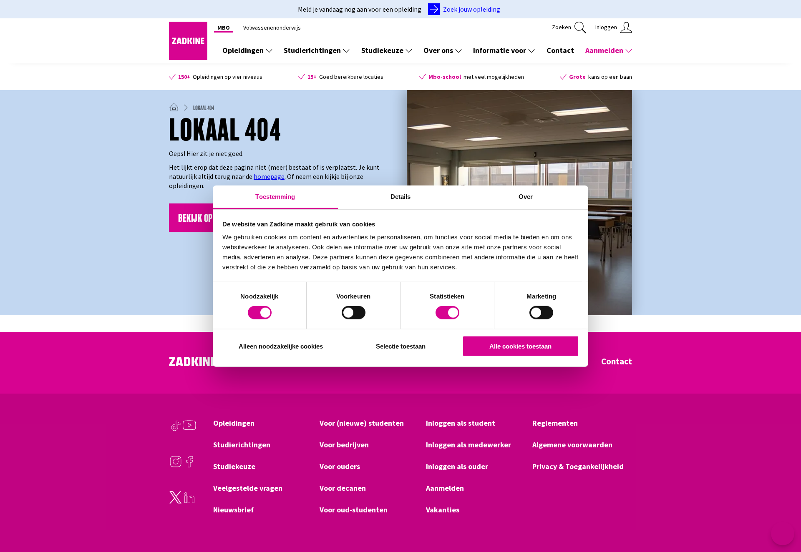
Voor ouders (340, 466)
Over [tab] (526, 196)
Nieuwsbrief (233, 509)
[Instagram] (175, 466)
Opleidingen (243, 50)
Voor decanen (343, 488)
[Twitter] (175, 501)
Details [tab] (400, 196)
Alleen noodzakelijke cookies (281, 346)
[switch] (353, 312)
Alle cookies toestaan (520, 346)
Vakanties (442, 509)
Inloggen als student (460, 423)
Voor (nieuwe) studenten (362, 423)
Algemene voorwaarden (572, 444)
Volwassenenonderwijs (272, 27)
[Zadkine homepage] (188, 57)
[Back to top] (783, 514)
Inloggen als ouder (457, 466)
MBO (223, 27)
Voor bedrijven (344, 444)
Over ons (438, 50)
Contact (560, 50)
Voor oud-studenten (354, 509)
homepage (269, 176)
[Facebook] (189, 466)
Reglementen (555, 423)
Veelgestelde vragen (247, 488)
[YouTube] (189, 429)
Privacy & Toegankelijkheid (578, 466)
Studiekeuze (382, 50)
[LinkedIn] (189, 501)
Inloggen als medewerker (468, 444)
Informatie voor (499, 50)
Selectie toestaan (401, 346)
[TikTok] (175, 429)
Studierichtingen (312, 50)
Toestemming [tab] (275, 196)
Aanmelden (604, 50)
